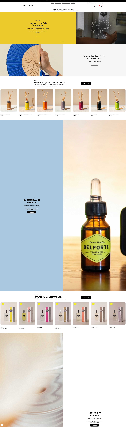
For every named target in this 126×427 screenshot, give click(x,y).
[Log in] (94, 6)
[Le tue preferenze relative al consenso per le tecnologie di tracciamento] (2, 425)
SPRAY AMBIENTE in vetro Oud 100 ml (56, 326)
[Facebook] (101, 3)
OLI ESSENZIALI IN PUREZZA (31, 201)
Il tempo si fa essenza (94, 414)
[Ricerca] (96, 6)
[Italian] (77, 5)
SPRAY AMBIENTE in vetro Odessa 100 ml (74, 326)
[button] (60, 41)
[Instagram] (99, 3)
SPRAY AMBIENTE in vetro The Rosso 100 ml (39, 326)
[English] (75, 5)
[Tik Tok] (102, 3)
